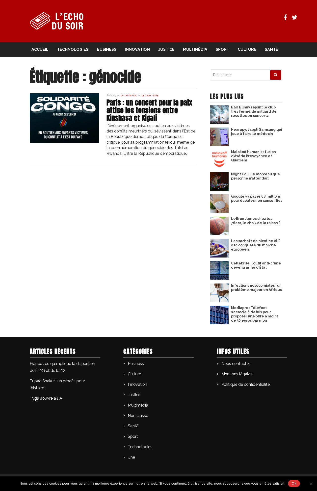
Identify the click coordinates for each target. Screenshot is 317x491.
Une (131, 457)
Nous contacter (235, 363)
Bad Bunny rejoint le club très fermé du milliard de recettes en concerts (254, 111)
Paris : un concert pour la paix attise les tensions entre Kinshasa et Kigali (149, 110)
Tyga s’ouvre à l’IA (46, 398)
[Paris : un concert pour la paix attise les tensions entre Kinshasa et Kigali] (64, 141)
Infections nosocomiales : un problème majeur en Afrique (256, 288)
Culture (247, 49)
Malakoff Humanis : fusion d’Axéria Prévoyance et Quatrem (253, 156)
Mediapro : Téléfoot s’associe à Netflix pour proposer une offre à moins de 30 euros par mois (254, 314)
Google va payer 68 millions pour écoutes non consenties (256, 198)
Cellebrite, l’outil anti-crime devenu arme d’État (256, 265)
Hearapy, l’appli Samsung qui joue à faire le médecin (256, 132)
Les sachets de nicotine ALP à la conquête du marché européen (256, 245)
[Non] (310, 483)
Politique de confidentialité (245, 384)
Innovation (137, 49)
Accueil (40, 49)
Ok (294, 483)
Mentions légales (236, 374)
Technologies (72, 49)
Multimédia (195, 49)
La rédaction (129, 95)
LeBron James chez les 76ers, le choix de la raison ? (255, 221)
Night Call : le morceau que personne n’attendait (255, 176)
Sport (222, 49)
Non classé (138, 415)
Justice (166, 49)
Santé (271, 49)
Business (106, 49)
